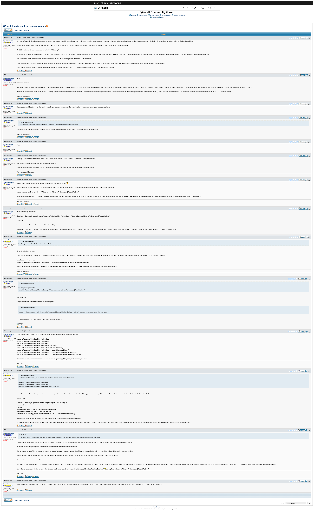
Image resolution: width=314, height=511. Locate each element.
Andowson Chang (168, 509)
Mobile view (157, 507)
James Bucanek (8, 78)
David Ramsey (8, 41)
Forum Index (18, 30)
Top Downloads (166, 15)
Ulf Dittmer (177, 509)
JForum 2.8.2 (144, 509)
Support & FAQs (206, 8)
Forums (216, 8)
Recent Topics (143, 15)
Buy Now (195, 8)
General (26, 30)
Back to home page (179, 15)
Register (154, 17)
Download (186, 8)
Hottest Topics (154, 15)
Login (162, 17)
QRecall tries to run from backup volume (24, 26)
